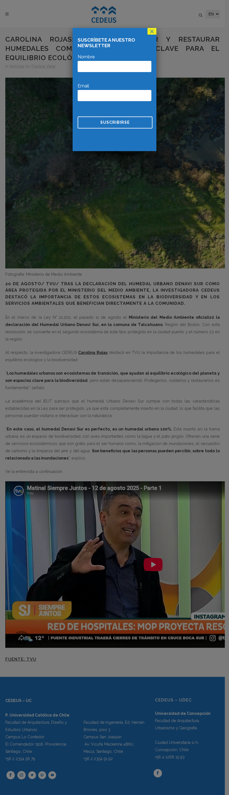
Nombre (86, 56)
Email (83, 86)
